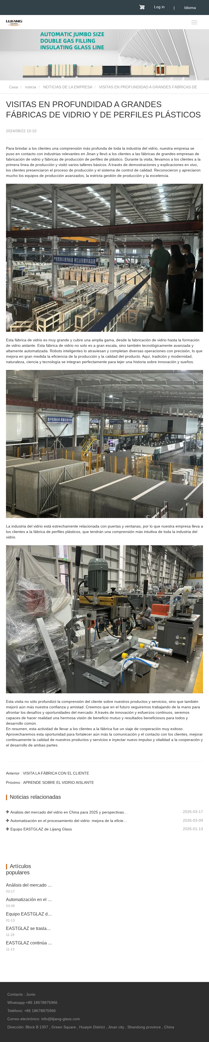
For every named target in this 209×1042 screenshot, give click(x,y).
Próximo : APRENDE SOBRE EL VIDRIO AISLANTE (50, 782)
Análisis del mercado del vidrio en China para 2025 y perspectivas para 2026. (69, 812)
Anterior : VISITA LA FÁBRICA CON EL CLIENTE (47, 773)
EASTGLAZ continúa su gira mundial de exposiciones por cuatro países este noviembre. (29, 943)
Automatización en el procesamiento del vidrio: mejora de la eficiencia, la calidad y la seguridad (69, 820)
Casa (13, 87)
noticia (30, 87)
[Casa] (14, 22)
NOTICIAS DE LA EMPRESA (67, 87)
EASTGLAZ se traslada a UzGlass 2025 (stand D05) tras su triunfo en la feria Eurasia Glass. (29, 928)
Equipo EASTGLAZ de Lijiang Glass (41, 829)
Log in (159, 7)
